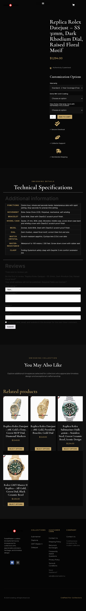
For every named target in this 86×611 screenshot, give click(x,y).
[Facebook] (12, 562)
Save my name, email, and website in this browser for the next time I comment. (42, 322)
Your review (11, 293)
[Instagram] (18, 562)
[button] (43, 3)
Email (8, 314)
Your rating (11, 286)
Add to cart (65, 117)
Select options (15, 449)
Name (8, 306)
